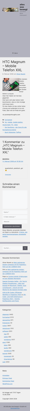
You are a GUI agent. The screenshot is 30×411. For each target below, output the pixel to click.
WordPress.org (7, 384)
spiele (6, 337)
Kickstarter (6, 323)
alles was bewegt (24, 7)
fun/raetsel (8, 120)
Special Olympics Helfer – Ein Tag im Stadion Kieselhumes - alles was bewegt (14, 283)
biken (6, 345)
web (3, 362)
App (5, 334)
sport (4, 342)
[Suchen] (25, 248)
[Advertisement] (15, 35)
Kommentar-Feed (8, 381)
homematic (7, 356)
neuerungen (6, 125)
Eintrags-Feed (7, 378)
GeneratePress (15, 408)
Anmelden (5, 375)
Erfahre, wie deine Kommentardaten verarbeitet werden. (14, 234)
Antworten (8, 174)
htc (6, 122)
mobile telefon (18, 122)
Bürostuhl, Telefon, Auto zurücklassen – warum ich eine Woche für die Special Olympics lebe (14, 288)
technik (4, 353)
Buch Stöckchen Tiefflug (13, 132)
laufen (6, 348)
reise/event (6, 328)
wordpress (7, 339)
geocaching (6, 320)
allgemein (5, 314)
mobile (10, 122)
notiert (4, 325)
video (16, 125)
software (5, 331)
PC (12, 125)
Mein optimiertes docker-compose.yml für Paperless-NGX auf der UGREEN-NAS (14, 265)
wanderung (8, 351)
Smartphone (8, 359)
